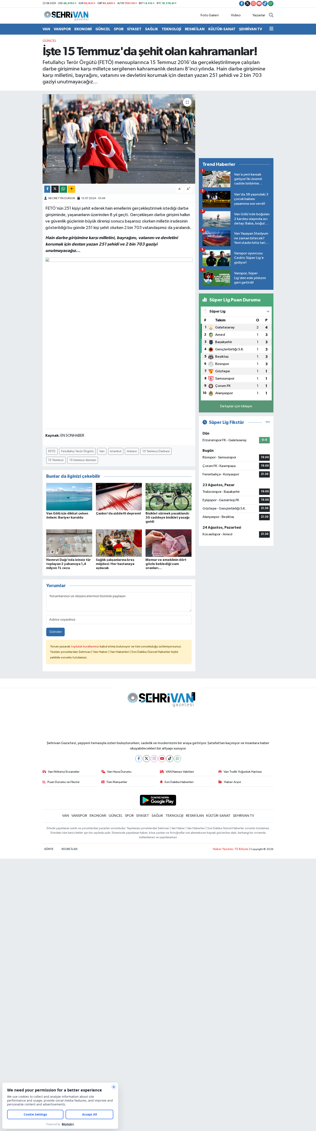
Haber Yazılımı (223, 849)
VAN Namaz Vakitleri (180, 771)
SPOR (118, 29)
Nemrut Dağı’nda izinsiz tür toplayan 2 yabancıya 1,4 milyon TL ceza (68, 564)
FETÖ (51, 451)
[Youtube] (162, 758)
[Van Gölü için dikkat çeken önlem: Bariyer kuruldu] (69, 496)
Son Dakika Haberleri (178, 782)
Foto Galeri (210, 15)
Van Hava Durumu (119, 771)
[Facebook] (138, 758)
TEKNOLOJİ (171, 29)
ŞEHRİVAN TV (250, 29)
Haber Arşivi (232, 782)
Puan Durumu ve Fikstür (64, 782)
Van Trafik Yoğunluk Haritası (243, 771)
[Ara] (271, 15)
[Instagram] (154, 758)
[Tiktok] (169, 758)
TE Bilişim (241, 849)
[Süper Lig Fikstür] (268, 422)
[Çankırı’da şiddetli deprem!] (119, 496)
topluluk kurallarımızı (85, 646)
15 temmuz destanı (82, 460)
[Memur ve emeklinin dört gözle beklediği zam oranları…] (169, 543)
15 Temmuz (56, 460)
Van (101, 451)
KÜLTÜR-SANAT (221, 29)
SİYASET (134, 29)
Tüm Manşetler (116, 782)
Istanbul (115, 451)
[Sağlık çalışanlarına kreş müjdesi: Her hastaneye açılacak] (119, 543)
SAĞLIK (151, 29)
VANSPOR (62, 29)
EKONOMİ (83, 29)
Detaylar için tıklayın (236, 406)
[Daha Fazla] (71, 189)
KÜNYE (49, 849)
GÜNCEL (102, 29)
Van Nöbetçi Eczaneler (64, 771)
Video (236, 15)
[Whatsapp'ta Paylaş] (63, 189)
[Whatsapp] (177, 758)
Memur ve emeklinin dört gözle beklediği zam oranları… (166, 564)
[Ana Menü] (271, 29)
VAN (46, 29)
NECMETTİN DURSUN (61, 198)
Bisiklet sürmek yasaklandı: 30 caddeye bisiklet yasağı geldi (168, 517)
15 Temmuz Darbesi (156, 451)
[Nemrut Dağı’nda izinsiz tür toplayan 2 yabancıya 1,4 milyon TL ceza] (69, 543)
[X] (146, 758)
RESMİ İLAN (195, 29)
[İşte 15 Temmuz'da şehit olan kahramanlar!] (119, 139)
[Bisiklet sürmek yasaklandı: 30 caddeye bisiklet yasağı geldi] (169, 496)
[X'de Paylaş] (55, 189)
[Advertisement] (236, 124)
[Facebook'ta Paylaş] (47, 189)
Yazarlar (258, 15)
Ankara (132, 451)
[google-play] (158, 800)
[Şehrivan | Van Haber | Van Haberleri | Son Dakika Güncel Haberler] (67, 15)
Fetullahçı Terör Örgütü (77, 451)
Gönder (55, 632)
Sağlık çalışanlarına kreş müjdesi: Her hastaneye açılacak (115, 564)
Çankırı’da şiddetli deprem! (118, 513)
